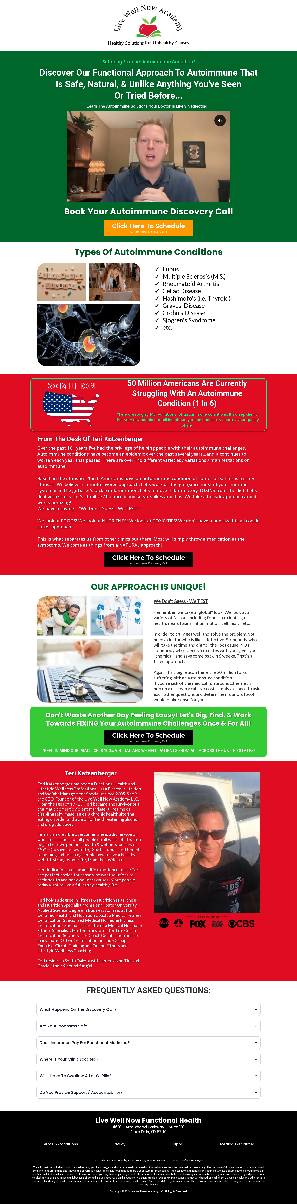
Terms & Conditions (60, 1144)
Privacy (118, 1144)
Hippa (178, 1144)
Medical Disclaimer (237, 1144)
